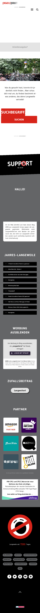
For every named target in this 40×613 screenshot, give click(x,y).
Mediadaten (19, 559)
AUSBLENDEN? (22, 7)
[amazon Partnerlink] (11, 425)
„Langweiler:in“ (17, 346)
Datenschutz (20, 564)
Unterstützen (30, 555)
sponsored (32, 559)
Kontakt (7, 559)
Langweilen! (20, 390)
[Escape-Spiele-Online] (29, 461)
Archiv (18, 555)
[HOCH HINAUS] (20, 592)
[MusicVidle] (11, 443)
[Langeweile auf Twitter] (14, 576)
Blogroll (8, 555)
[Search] (37, 9)
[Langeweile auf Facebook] (9, 576)
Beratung (8, 564)
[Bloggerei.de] (20, 607)
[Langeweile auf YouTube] (25, 576)
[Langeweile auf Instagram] (20, 576)
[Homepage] (15, 3)
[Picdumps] (11, 461)
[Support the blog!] (20, 165)
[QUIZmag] (29, 443)
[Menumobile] (32, 9)
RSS (20, 568)
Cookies (33, 564)
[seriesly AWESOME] (29, 425)
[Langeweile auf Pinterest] (30, 576)
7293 (22, 544)
